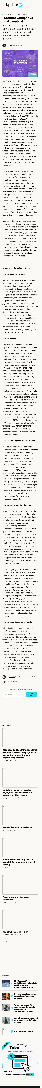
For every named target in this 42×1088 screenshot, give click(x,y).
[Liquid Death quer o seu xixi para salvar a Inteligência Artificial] (6, 1020)
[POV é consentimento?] (6, 1031)
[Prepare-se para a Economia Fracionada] (20, 885)
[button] (3, 4)
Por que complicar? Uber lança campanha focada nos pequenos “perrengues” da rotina (24, 1008)
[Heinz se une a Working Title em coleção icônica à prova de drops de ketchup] (20, 847)
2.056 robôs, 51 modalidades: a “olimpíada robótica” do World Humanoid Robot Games (25, 984)
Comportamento (9, 14)
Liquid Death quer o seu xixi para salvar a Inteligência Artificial (26, 1020)
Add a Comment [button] (12, 682)
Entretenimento (21, 14)
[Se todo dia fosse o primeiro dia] (20, 815)
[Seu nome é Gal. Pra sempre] (20, 919)
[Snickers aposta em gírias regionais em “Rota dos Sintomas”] (6, 996)
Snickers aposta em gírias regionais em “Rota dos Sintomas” (25, 996)
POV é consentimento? (24, 1031)
